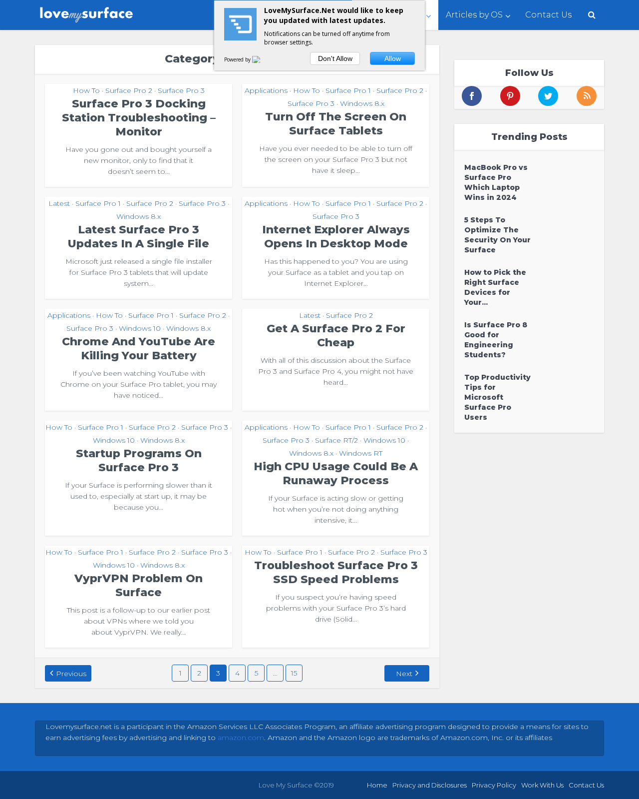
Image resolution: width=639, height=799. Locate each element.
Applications (266, 90)
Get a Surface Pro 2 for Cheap (336, 335)
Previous (71, 673)
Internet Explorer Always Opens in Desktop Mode (336, 236)
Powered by (238, 59)
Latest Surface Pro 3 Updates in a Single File (138, 236)
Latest (59, 203)
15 (294, 673)
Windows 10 (140, 328)
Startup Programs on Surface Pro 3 (139, 460)
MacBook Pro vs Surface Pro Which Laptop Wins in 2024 (496, 182)
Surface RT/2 (336, 440)
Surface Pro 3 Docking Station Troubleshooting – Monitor (139, 117)
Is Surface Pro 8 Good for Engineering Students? (495, 339)
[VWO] (262, 59)
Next (404, 673)
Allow (392, 58)
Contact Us (548, 14)
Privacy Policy (494, 785)
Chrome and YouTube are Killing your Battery (138, 348)
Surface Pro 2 (128, 90)
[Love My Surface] (87, 12)
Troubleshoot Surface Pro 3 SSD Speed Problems (336, 572)
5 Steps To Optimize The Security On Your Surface (497, 234)
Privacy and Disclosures (429, 785)
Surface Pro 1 (348, 90)
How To (86, 90)
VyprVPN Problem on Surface (138, 585)
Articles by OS (474, 14)
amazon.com (241, 737)
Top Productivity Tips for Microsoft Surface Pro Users (497, 397)
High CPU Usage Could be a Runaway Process (336, 473)
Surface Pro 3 (181, 90)
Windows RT (360, 453)
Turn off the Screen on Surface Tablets (335, 123)
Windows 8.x (362, 103)
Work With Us (542, 785)
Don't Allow (335, 58)
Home (377, 785)
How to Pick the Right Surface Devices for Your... (495, 287)
